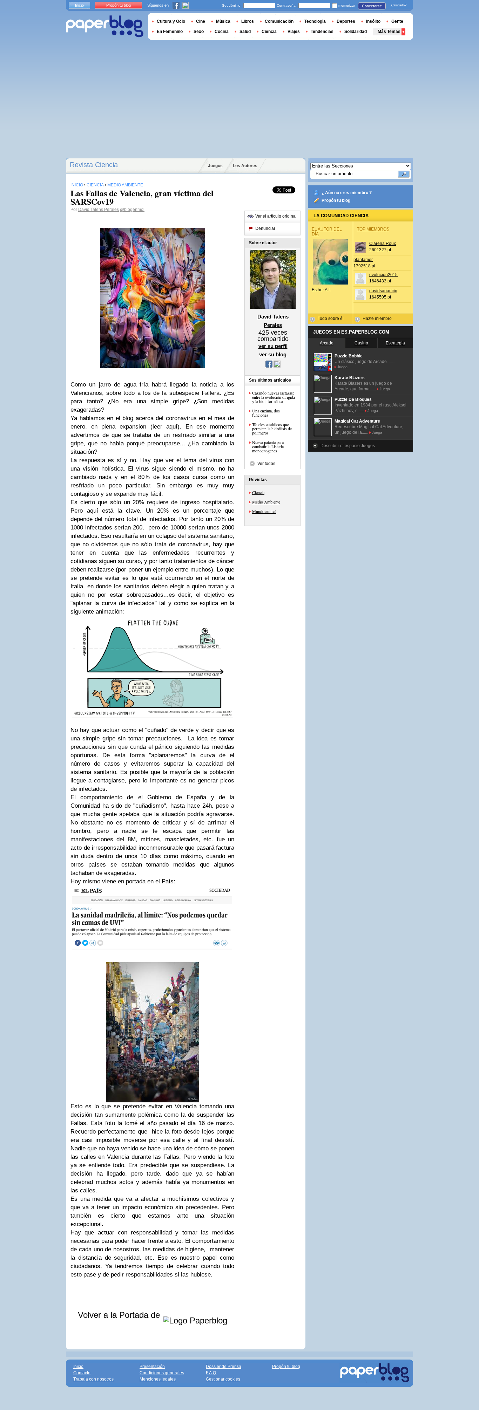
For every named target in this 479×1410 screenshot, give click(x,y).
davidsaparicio (383, 290)
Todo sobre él (331, 318)
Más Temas (389, 31)
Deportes (346, 21)
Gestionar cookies (223, 1379)
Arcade (326, 343)
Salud (245, 31)
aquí (171, 426)
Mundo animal (264, 511)
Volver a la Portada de (120, 1315)
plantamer (363, 259)
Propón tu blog (336, 200)
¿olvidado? (398, 5)
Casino (361, 343)
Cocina (222, 31)
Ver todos (266, 463)
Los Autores (245, 165)
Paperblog (104, 26)
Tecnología (315, 21)
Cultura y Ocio (171, 21)
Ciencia (258, 492)
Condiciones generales (162, 1372)
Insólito (373, 21)
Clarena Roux (382, 243)
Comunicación (279, 21)
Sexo (199, 31)
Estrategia (395, 343)
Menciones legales (158, 1379)
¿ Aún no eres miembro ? (347, 192)
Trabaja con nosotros (93, 1379)
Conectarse (372, 6)
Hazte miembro (377, 318)
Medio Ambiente (266, 502)
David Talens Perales (98, 209)
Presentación (152, 1366)
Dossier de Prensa (223, 1366)
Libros (247, 21)
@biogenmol (132, 209)
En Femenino (170, 31)
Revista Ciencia (94, 165)
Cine (200, 21)
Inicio (79, 5)
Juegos (215, 165)
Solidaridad (355, 31)
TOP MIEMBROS (373, 229)
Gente (397, 21)
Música (223, 21)
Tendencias (322, 31)
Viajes (294, 31)
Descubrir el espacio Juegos (348, 445)
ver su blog (272, 354)
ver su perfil (273, 346)
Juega (342, 367)
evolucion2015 (383, 274)
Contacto (81, 1372)
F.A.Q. (211, 1372)
